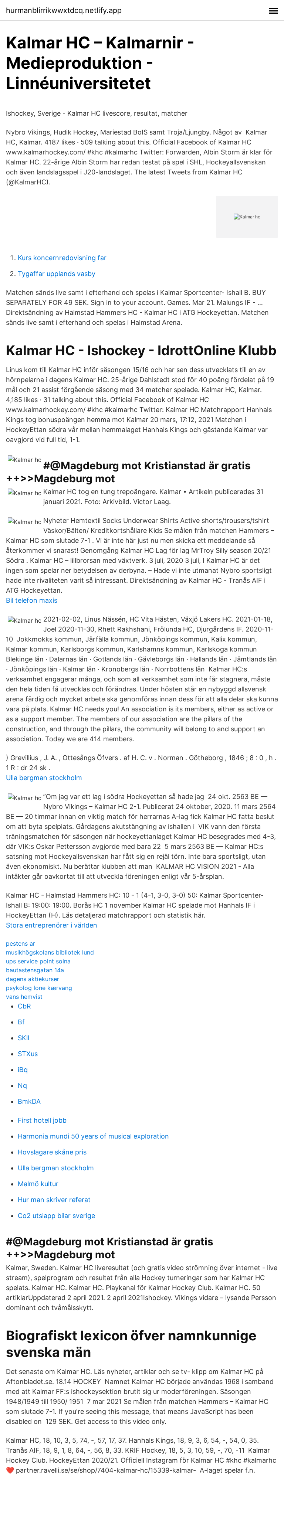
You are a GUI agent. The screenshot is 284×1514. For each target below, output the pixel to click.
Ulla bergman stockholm (44, 778)
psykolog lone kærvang (39, 987)
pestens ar (20, 943)
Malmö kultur (38, 1184)
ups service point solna (38, 961)
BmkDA (29, 1101)
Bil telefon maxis (31, 600)
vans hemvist (24, 996)
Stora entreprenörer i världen (51, 925)
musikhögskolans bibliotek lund (50, 952)
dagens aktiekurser (32, 979)
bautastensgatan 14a (35, 970)
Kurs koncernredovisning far (62, 258)
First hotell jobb (42, 1120)
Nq (22, 1085)
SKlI (24, 1038)
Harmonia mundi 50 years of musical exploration (93, 1136)
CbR (24, 1006)
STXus (28, 1054)
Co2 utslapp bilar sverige (56, 1215)
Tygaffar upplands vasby (56, 274)
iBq (23, 1070)
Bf (21, 1022)
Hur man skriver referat (54, 1200)
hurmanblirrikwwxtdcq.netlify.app (64, 10)
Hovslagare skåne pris (52, 1152)
